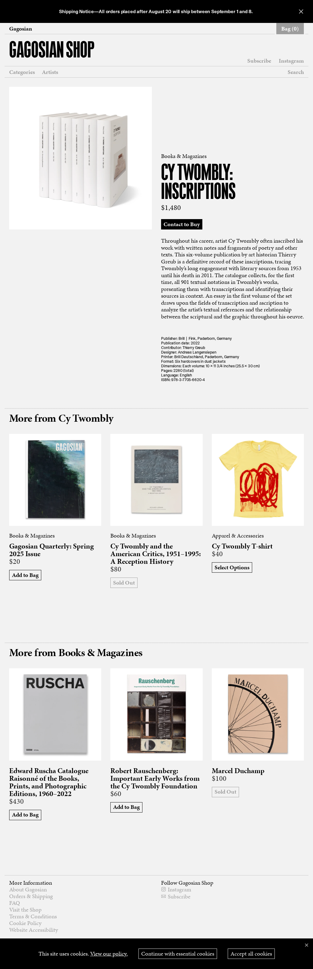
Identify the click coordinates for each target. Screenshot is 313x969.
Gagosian (20, 28)
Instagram (291, 60)
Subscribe (259, 60)
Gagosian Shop (51, 50)
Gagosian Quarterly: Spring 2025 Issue (51, 550)
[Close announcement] (301, 11)
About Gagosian (28, 889)
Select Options (232, 567)
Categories (22, 72)
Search (296, 72)
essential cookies (177, 953)
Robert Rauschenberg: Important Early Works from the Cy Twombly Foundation (155, 778)
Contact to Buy (182, 224)
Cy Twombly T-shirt (242, 546)
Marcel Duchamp (238, 771)
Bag (290, 28)
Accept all (251, 953)
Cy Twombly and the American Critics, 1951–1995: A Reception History (155, 553)
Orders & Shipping (31, 896)
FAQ (14, 903)
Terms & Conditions (33, 916)
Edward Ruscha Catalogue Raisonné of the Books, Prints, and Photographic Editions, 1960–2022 (48, 782)
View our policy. (109, 953)
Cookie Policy (25, 923)
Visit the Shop (25, 909)
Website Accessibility (33, 930)
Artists (50, 72)
